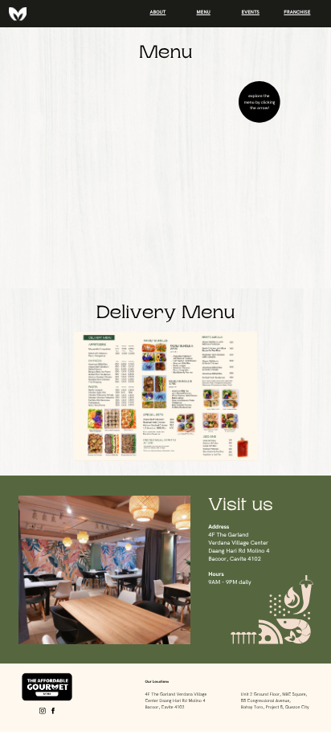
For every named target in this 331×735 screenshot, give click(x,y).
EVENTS (250, 12)
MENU (203, 12)
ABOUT (158, 12)
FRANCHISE (297, 12)
